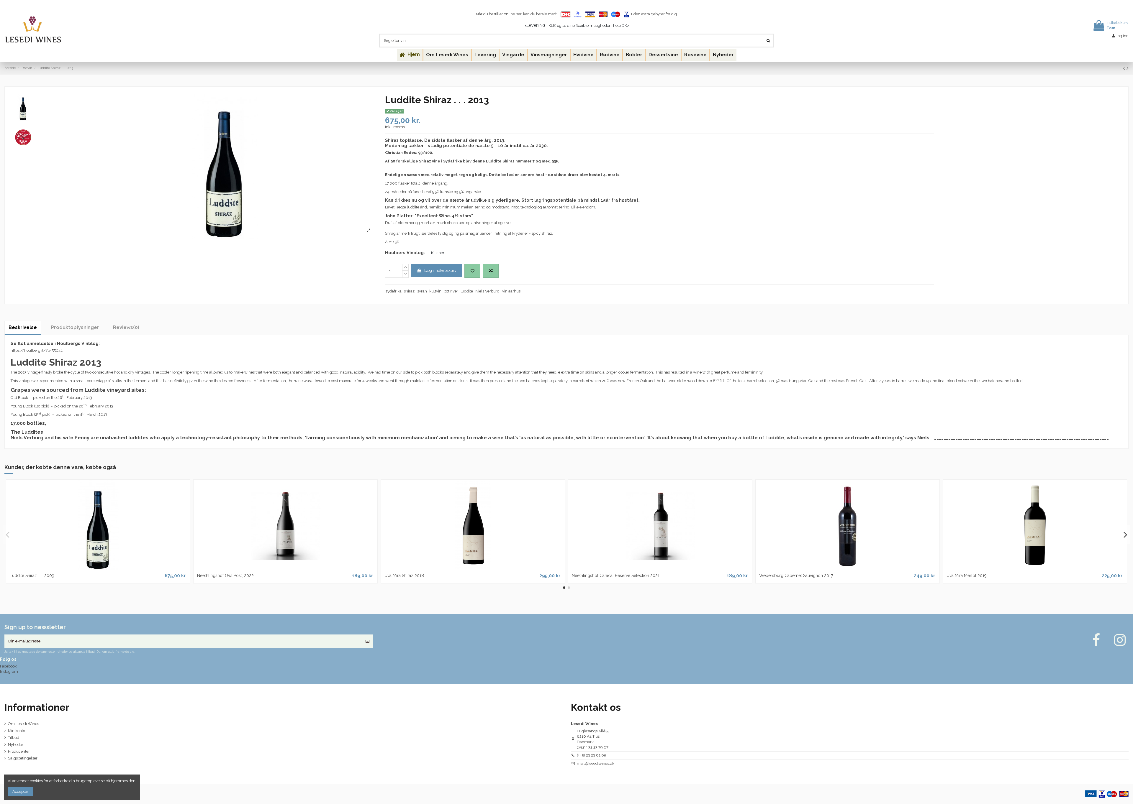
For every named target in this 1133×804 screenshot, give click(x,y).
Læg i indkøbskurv (440, 270)
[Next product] (1128, 68)
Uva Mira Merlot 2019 (967, 575)
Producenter (19, 751)
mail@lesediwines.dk (595, 763)
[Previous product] (1125, 68)
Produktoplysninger (75, 327)
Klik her (437, 253)
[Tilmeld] (367, 641)
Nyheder (15, 744)
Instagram (9, 671)
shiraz (409, 291)
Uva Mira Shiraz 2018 (404, 575)
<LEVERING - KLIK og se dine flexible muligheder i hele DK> (577, 25)
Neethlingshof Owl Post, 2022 (225, 575)
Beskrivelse (23, 327)
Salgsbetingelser (22, 758)
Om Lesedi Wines (23, 723)
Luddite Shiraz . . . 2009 (32, 575)
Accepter (20, 791)
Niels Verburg (487, 291)
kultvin (435, 291)
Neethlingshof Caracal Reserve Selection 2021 (615, 575)
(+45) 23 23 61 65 (591, 755)
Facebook (8, 666)
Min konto (16, 731)
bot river (451, 291)
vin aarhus (511, 291)
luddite (467, 291)
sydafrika (394, 291)
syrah (422, 291)
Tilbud (13, 737)
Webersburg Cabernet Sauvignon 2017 (796, 575)
